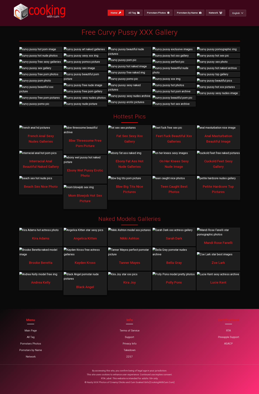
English (236, 13)
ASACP (228, 343)
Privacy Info (130, 343)
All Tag (132, 12)
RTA (228, 330)
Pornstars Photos (156, 12)
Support (129, 337)
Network (213, 12)
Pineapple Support (228, 337)
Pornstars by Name (187, 12)
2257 (129, 356)
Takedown (129, 350)
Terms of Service (130, 330)
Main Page (30, 330)
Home (114, 12)
